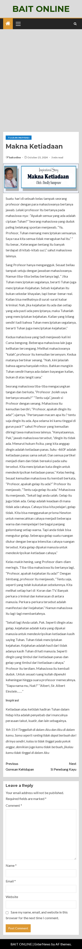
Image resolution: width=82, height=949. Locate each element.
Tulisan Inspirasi (18, 137)
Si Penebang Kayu (63, 766)
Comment (14, 805)
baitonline (15, 157)
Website (12, 897)
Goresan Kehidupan (20, 766)
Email (11, 881)
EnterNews (42, 944)
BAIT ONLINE (41, 9)
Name (11, 865)
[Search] (75, 24)
